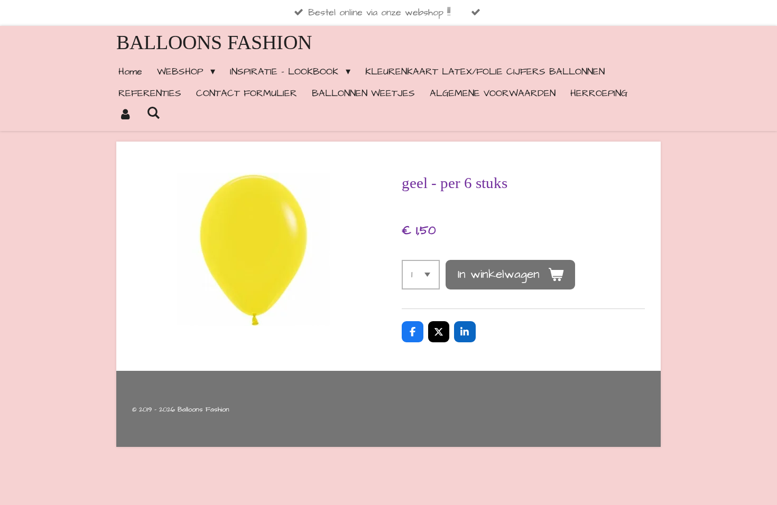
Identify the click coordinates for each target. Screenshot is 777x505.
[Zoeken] (153, 113)
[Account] (125, 115)
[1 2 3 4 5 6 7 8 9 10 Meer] (421, 274)
